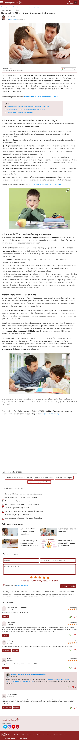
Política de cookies (22, 738)
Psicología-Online (6, 7)
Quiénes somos (31, 735)
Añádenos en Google (70, 69)
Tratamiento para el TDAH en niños (20, 112)
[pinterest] (17, 727)
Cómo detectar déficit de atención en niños (41, 96)
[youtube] (13, 727)
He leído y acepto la (16, 585)
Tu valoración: (26, 581)
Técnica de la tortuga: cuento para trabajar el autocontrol (24, 511)
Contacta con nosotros (43, 735)
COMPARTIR (69, 4)
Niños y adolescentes (17, 7)
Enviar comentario (68, 586)
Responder (5, 617)
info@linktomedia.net (59, 596)
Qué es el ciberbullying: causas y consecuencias (20, 501)
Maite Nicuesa (13, 20)
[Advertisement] (39, 443)
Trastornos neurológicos (64, 477)
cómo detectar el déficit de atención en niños (44, 184)
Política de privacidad (9, 738)
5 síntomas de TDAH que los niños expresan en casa (26, 109)
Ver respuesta (6, 650)
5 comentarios (11, 16)
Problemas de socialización (44, 477)
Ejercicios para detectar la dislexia (67, 530)
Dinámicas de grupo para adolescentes (18, 514)
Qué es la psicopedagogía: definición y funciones (21, 497)
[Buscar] (76, 2)
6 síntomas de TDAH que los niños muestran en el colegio (28, 106)
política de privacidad (22, 585)
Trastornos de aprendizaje (32, 7)
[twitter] (5, 727)
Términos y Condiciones (58, 735)
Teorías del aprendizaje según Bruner (17, 507)
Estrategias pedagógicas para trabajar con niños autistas (23, 518)
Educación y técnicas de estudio (39, 482)
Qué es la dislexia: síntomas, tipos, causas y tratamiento (23, 494)
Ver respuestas (6, 708)
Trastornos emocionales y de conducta (19, 477)
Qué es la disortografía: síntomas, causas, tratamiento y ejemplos (29, 543)
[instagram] (9, 727)
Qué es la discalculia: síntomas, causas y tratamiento (22, 504)
